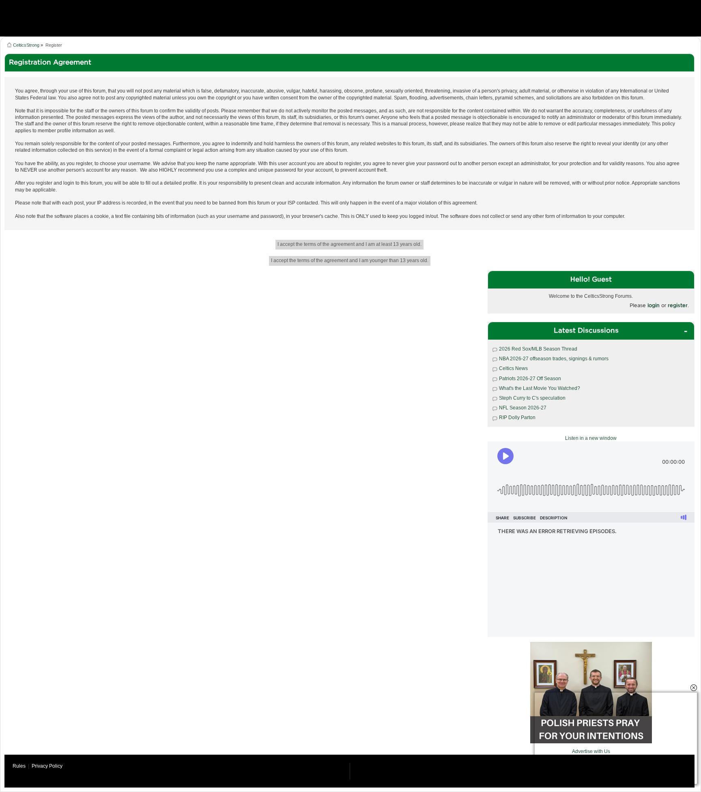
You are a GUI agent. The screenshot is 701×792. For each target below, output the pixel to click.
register (678, 305)
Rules (19, 766)
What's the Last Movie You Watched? (539, 388)
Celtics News (513, 368)
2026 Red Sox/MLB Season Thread (538, 349)
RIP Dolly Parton (517, 417)
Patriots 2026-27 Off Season (530, 378)
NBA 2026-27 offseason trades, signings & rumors (554, 359)
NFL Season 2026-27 (522, 408)
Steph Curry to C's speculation (532, 398)
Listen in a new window (591, 438)
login (653, 305)
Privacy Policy (47, 766)
